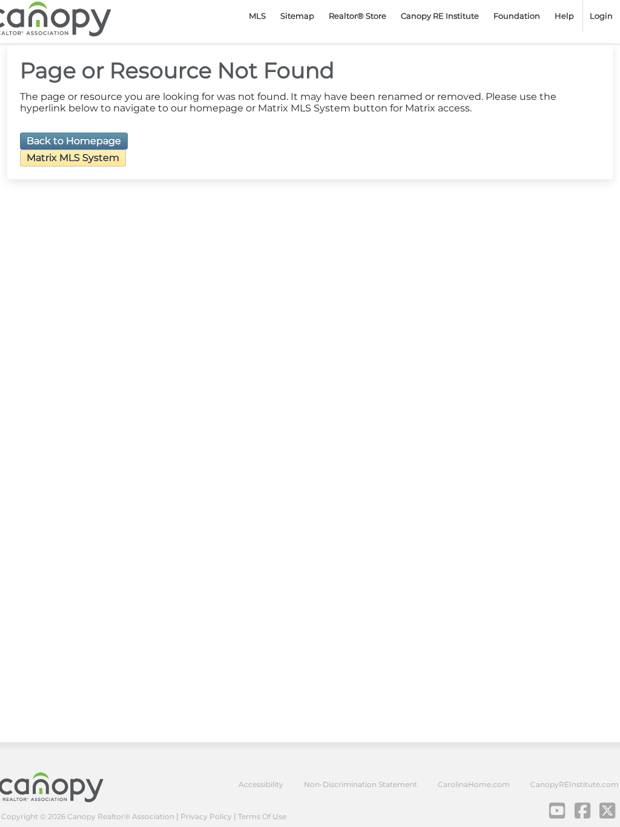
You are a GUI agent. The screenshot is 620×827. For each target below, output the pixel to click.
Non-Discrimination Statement (360, 784)
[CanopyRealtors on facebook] (582, 811)
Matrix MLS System (73, 157)
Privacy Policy (206, 816)
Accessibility (261, 784)
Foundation (516, 16)
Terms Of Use (262, 816)
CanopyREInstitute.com (574, 784)
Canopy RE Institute (440, 16)
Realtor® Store (357, 16)
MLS (257, 16)
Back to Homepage (74, 141)
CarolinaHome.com (474, 784)
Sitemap (297, 16)
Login (601, 16)
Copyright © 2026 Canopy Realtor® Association (87, 816)
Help (564, 16)
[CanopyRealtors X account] (607, 811)
